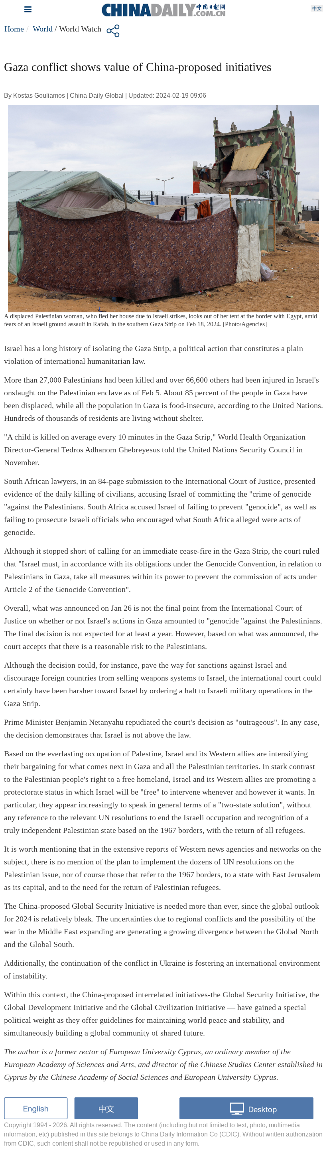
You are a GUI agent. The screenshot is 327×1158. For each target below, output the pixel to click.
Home (14, 28)
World (43, 28)
